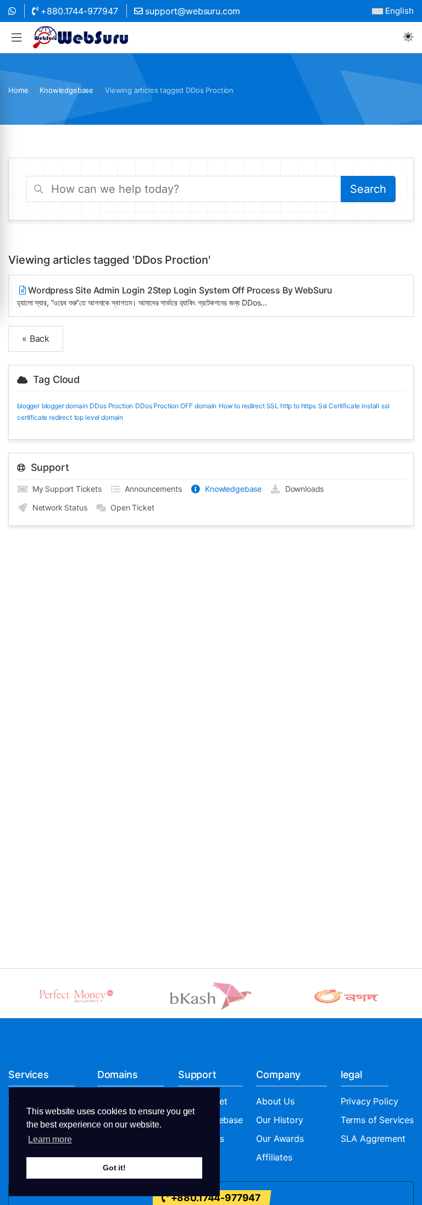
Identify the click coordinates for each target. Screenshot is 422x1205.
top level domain (98, 417)
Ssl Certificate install (348, 406)
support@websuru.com (192, 10)
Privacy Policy (369, 1101)
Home (18, 90)
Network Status (57, 507)
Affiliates (274, 1157)
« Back (35, 338)
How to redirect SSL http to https (267, 406)
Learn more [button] (49, 1139)
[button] (16, 37)
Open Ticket (130, 507)
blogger (28, 406)
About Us (275, 1101)
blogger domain (65, 406)
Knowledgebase (66, 90)
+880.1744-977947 (78, 10)
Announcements (151, 488)
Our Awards (279, 1138)
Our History (279, 1119)
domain (205, 406)
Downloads (302, 488)
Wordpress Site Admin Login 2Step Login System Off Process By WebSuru (174, 296)
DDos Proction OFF (163, 406)
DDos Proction (111, 406)
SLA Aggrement (373, 1138)
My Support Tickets (65, 488)
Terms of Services (377, 1119)
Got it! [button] (114, 1167)
